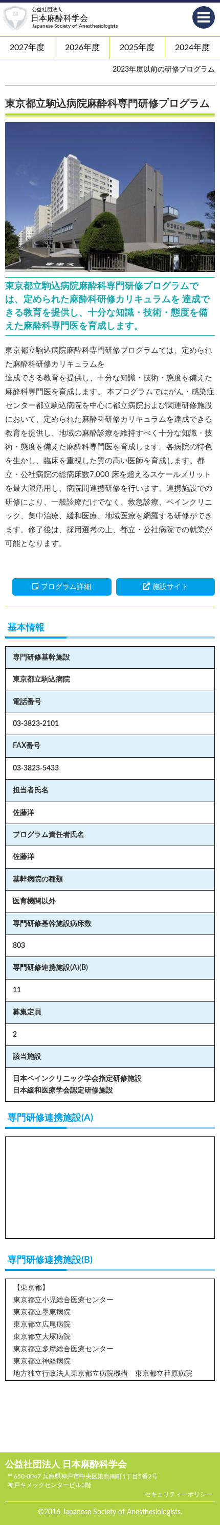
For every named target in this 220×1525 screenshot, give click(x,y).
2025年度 (137, 47)
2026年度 (82, 47)
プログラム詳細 (66, 586)
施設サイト (170, 586)
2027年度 (27, 47)
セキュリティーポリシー (178, 1494)
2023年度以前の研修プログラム (164, 69)
